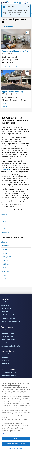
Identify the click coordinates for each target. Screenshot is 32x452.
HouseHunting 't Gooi (9, 66)
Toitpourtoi (5, 360)
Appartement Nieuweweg (12, 92)
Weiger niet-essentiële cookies (16, 443)
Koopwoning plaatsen (9, 375)
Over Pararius (6, 302)
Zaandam (4, 279)
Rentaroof (5, 357)
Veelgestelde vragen (8, 333)
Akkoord (16, 438)
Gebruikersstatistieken (9, 315)
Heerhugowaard (6, 257)
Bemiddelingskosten (8, 343)
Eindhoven (5, 229)
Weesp (3, 275)
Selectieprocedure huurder (10, 346)
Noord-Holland (6, 170)
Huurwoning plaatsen (9, 372)
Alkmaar (4, 242)
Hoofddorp (5, 264)
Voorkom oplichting (8, 340)
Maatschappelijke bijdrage (10, 321)
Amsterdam (5, 214)
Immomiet (5, 364)
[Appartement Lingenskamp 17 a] (16, 39)
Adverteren (5, 305)
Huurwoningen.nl (7, 354)
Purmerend (5, 271)
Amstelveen (5, 233)
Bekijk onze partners (8, 434)
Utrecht (4, 225)
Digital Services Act (8, 318)
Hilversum (4, 260)
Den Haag (4, 221)
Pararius (5, 2)
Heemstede (5, 253)
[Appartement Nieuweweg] (16, 80)
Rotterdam (5, 218)
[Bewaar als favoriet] (27, 32)
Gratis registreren (7, 336)
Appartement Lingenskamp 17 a (15, 51)
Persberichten (6, 308)
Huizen (3, 268)
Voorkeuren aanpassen (16, 448)
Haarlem (4, 249)
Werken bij (5, 312)
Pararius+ (4, 330)
